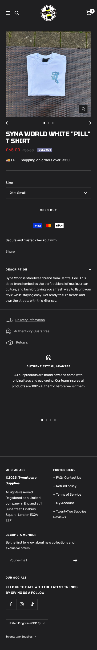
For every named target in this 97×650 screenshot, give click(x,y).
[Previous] (8, 123)
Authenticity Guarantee (31, 331)
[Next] (89, 123)
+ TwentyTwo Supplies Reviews (69, 514)
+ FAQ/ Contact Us (67, 478)
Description (16, 269)
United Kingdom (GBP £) (24, 623)
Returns (22, 343)
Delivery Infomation (30, 320)
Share (10, 252)
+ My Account (63, 503)
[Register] (75, 560)
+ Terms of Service (67, 495)
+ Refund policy (65, 486)
